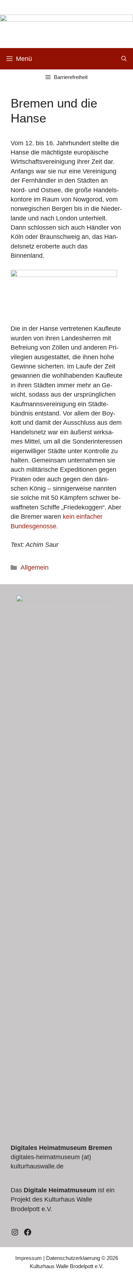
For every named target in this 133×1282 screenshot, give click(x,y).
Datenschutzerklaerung (73, 1258)
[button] (124, 58)
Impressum (28, 1258)
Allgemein (35, 567)
